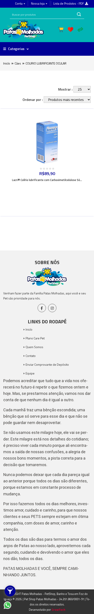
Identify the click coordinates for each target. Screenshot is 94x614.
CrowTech (58, 609)
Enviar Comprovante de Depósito (47, 364)
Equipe (30, 373)
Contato (31, 355)
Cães (18, 63)
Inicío (6, 63)
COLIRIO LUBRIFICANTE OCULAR (46, 63)
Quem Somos (34, 347)
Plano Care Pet (35, 338)
